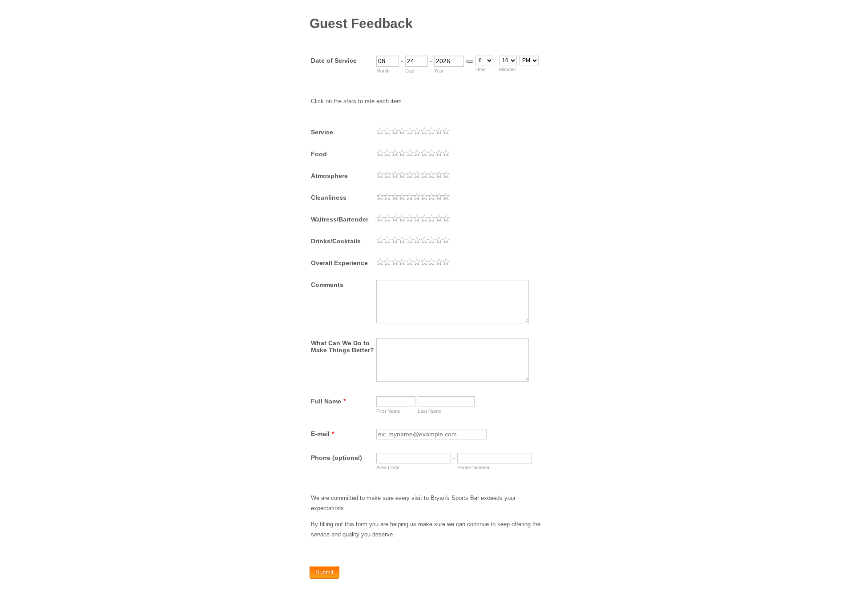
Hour (480, 69)
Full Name (328, 401)
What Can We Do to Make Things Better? (342, 346)
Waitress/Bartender (339, 219)
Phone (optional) (336, 457)
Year (439, 70)
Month (383, 70)
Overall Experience (339, 262)
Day (409, 70)
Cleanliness (328, 197)
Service (322, 132)
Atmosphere (329, 175)
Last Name (429, 411)
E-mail (322, 433)
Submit (324, 572)
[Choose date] (469, 61)
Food (319, 153)
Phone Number (473, 467)
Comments (327, 284)
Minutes (507, 69)
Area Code (387, 467)
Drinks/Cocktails (336, 241)
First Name (388, 411)
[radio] (380, 130)
